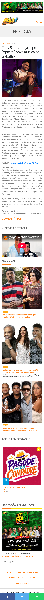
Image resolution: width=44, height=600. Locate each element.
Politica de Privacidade (27, 572)
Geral (5, 312)
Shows (5, 367)
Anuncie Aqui (22, 583)
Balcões (31, 578)
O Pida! (8, 572)
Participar (9, 562)
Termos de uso (16, 578)
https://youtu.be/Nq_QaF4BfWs (24, 163)
